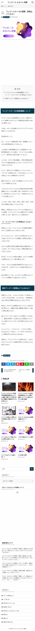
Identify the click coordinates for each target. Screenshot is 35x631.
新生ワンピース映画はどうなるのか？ (17, 98)
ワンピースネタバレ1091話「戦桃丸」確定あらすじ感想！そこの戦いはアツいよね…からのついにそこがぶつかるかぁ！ (17, 550)
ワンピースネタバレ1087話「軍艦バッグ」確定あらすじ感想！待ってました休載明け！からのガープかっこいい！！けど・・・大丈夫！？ (17, 577)
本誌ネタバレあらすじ (11, 611)
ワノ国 (6, 599)
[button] (32, 2)
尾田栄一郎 (7, 607)
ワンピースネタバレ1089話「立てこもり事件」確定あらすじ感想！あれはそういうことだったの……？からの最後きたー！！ (17, 565)
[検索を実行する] (32, 469)
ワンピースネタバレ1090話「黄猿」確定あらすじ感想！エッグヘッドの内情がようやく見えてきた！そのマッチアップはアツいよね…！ (17, 557)
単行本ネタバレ (9, 603)
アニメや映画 (8, 595)
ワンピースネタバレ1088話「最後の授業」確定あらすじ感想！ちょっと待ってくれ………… (17, 571)
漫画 (5, 618)
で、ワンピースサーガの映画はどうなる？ (20, 95)
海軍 (5, 614)
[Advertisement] (17, 62)
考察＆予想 (6, 17)
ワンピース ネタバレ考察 (17, 2)
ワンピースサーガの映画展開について (17, 92)
